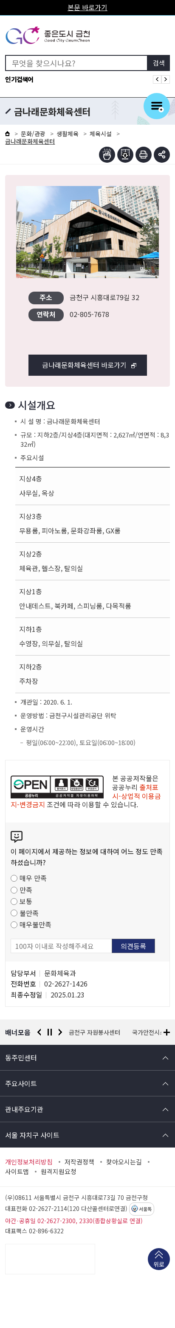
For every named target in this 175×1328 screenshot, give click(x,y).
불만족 (29, 913)
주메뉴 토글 (157, 106)
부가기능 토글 (162, 155)
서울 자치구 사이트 (32, 1135)
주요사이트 (21, 1083)
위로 (158, 1264)
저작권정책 (79, 1162)
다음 (60, 1032)
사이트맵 (17, 1171)
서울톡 (145, 1209)
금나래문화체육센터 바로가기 (84, 365)
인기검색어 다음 (165, 79)
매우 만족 (33, 878)
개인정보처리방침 (29, 1162)
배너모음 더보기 (167, 1032)
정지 (50, 1032)
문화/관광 (33, 133)
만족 (26, 890)
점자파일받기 (125, 155)
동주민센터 (21, 1057)
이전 (39, 1032)
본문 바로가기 (87, 7)
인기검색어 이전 (157, 79)
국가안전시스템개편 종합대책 (105, 1032)
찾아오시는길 (124, 1162)
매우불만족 (35, 924)
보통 (26, 901)
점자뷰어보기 (107, 155)
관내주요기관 (24, 1109)
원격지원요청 (58, 1171)
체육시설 (101, 133)
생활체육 (67, 133)
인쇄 (143, 155)
